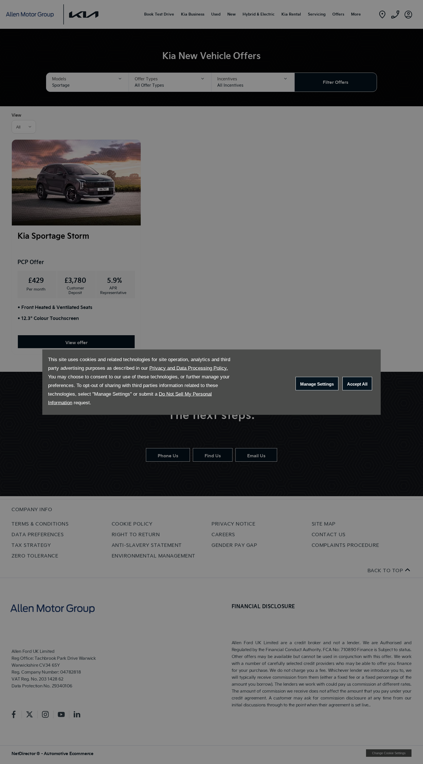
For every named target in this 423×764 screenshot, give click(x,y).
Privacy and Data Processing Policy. (188, 368)
